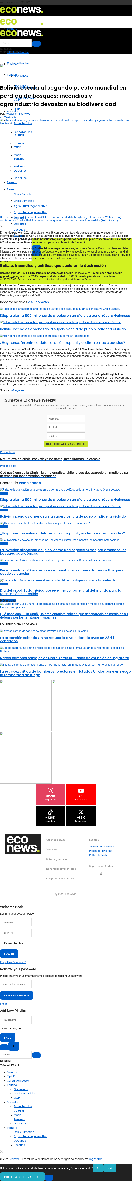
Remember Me (13, 943)
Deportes (20, 178)
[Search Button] (36, 44)
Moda (17, 155)
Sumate (12, 1072)
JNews (14, 1159)
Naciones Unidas (25, 1094)
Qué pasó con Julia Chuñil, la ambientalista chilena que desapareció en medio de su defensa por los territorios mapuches (64, 615)
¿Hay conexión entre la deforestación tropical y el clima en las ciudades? (62, 342)
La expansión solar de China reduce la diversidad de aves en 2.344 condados (57, 639)
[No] (49, 1178)
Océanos (20, 224)
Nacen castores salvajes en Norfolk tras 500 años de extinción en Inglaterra (64, 658)
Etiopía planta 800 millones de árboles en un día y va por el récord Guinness (65, 315)
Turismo (19, 166)
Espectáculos (23, 132)
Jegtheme (96, 1159)
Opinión (12, 1076)
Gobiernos (21, 1089)
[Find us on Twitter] (1, 1152)
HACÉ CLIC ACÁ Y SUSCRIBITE (66, 444)
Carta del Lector (18, 52)
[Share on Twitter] (1, 226)
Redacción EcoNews (18, 113)
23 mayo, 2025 (9, 117)
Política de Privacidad (100, 850)
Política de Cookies (99, 855)
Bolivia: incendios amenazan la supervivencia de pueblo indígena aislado (63, 329)
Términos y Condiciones (101, 846)
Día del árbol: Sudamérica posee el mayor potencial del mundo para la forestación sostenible (61, 592)
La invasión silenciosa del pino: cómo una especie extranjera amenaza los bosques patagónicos (63, 552)
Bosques (4, 493)
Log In (4, 1004)
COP (17, 109)
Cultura (19, 143)
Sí (98, 1168)
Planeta (12, 182)
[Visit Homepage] (21, 14)
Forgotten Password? (13, 962)
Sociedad (13, 111)
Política (12, 1085)
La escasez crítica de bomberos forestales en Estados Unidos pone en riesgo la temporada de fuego (65, 673)
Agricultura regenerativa (30, 212)
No (110, 1168)
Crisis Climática (24, 194)
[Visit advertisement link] (62, 78)
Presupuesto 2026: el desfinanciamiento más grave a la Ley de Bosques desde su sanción (61, 572)
